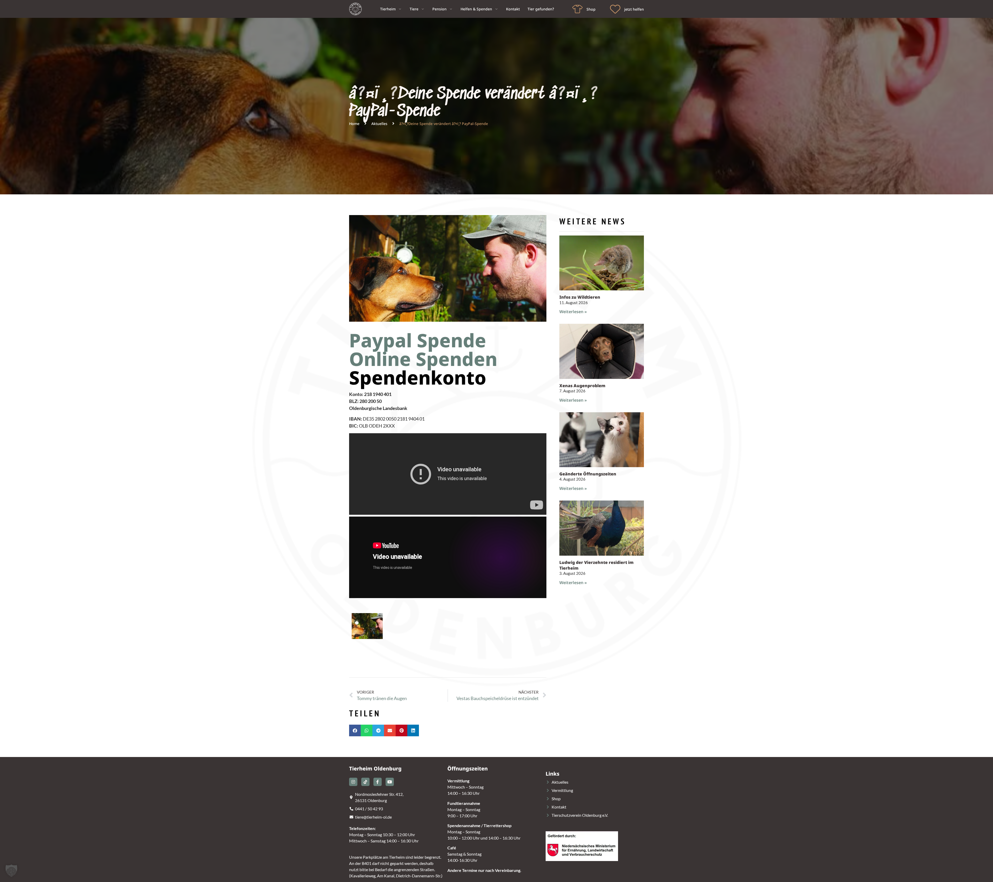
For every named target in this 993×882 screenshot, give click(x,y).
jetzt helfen (634, 9)
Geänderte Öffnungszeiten (587, 474)
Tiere (414, 8)
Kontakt (513, 8)
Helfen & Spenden (476, 8)
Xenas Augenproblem (582, 385)
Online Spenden (423, 358)
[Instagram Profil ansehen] (353, 782)
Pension (439, 8)
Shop (591, 9)
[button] (355, 730)
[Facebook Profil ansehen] (377, 782)
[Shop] (577, 9)
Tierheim (388, 8)
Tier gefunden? (541, 8)
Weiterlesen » (573, 311)
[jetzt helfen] (615, 9)
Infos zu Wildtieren (579, 297)
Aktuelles (379, 123)
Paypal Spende (417, 340)
